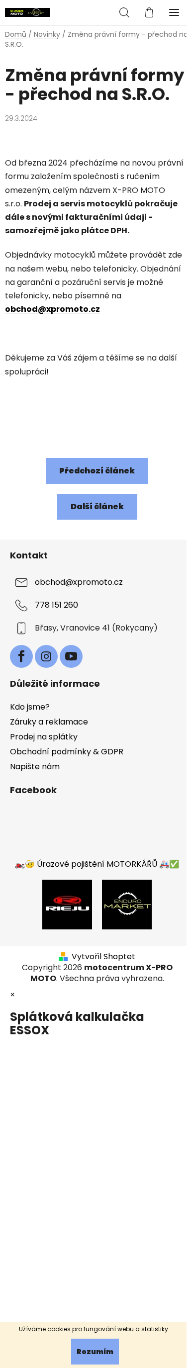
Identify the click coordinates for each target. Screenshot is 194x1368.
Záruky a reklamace (49, 722)
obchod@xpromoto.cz (52, 309)
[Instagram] (46, 656)
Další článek (97, 506)
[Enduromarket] (127, 904)
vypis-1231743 (31, 420)
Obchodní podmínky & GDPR (66, 751)
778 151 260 (56, 605)
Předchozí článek (97, 470)
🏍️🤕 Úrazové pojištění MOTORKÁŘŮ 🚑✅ (97, 864)
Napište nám (35, 766)
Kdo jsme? (30, 707)
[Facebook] (21, 656)
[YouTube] (71, 656)
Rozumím (95, 1352)
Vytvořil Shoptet (103, 956)
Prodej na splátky (44, 736)
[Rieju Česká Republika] (67, 904)
